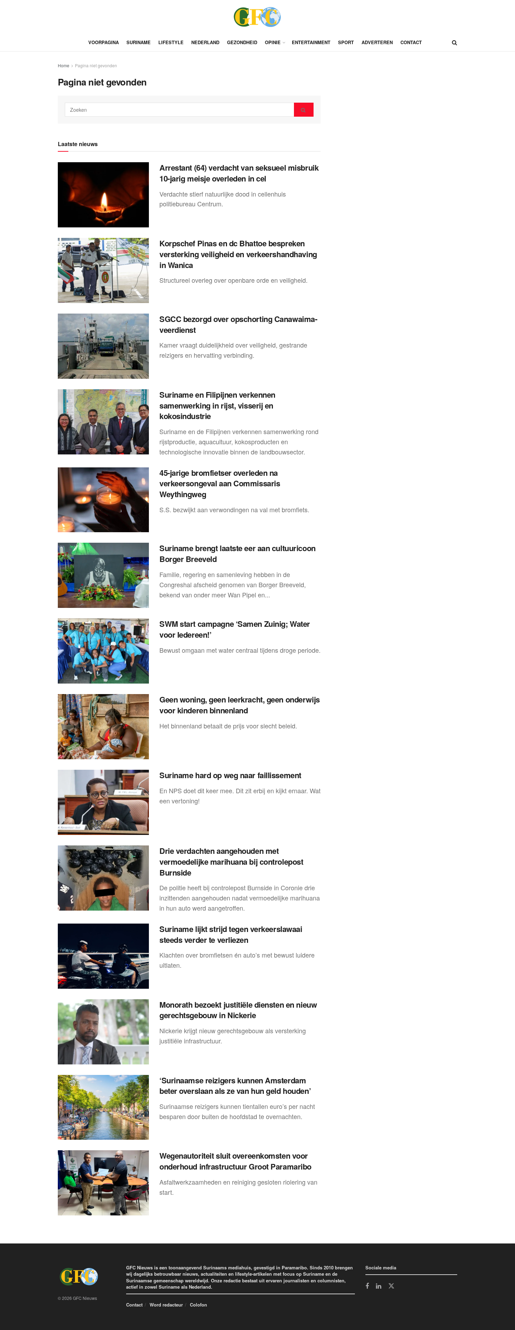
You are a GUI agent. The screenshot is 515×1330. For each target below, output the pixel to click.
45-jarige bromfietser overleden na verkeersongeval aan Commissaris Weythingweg (219, 483)
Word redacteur (166, 1304)
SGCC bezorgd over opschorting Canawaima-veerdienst (238, 324)
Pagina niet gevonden (96, 65)
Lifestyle (171, 42)
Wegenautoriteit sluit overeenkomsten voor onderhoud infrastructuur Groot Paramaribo (235, 1161)
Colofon (198, 1304)
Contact (411, 42)
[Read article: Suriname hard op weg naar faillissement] (103, 802)
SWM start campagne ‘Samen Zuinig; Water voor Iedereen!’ (234, 629)
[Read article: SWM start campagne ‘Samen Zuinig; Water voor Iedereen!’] (103, 651)
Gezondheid (242, 42)
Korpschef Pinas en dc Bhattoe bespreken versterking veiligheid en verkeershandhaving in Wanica (238, 254)
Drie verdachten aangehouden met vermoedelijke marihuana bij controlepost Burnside (231, 861)
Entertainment (311, 42)
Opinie (273, 42)
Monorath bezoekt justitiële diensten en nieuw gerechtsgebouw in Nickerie (238, 1010)
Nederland (205, 42)
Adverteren (377, 42)
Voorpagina (103, 42)
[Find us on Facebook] (367, 1286)
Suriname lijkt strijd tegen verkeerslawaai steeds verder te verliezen (230, 934)
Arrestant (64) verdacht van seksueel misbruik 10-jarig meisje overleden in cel (238, 173)
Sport (346, 42)
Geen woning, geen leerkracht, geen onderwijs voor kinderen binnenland (239, 705)
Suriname (138, 42)
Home (63, 65)
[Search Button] (454, 42)
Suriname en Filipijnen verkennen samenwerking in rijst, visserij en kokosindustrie (217, 405)
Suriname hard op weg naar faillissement (230, 775)
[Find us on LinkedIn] (378, 1286)
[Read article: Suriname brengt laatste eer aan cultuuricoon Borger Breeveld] (103, 575)
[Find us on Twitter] (391, 1286)
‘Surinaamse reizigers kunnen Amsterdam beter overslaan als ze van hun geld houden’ (235, 1086)
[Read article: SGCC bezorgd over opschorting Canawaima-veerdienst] (103, 346)
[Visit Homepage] (257, 17)
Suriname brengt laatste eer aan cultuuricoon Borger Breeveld (237, 553)
